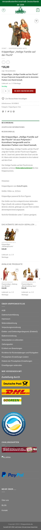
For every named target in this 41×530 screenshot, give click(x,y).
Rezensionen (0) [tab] (8, 131)
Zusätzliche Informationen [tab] (13, 127)
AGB (3, 310)
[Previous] (1, 283)
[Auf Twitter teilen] (8, 112)
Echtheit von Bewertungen (12, 348)
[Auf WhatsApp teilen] (3, 112)
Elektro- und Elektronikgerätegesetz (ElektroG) (20, 331)
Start (4, 48)
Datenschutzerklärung (10, 315)
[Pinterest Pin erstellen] (14, 112)
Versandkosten (10, 71)
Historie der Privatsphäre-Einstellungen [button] (17, 361)
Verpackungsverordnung (11, 327)
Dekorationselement (24, 168)
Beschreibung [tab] (7, 123)
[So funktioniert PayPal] (13, 474)
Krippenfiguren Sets (18, 48)
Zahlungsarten (7, 344)
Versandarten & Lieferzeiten (12, 340)
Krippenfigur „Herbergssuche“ (7, 245)
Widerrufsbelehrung (9, 323)
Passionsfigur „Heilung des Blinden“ (9, 285)
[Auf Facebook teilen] (6, 112)
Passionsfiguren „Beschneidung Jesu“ (29, 285)
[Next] (39, 283)
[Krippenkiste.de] (20, 10)
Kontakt (5, 510)
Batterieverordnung (9, 336)
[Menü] (3, 10)
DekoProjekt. (22, 186)
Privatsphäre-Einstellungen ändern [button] (15, 357)
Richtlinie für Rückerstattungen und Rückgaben (20, 353)
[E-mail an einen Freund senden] (11, 112)
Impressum (6, 319)
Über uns (5, 500)
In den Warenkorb (23, 91)
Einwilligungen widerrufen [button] (12, 365)
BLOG (4, 505)
